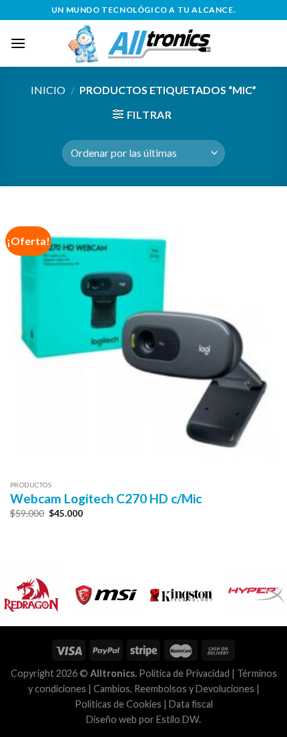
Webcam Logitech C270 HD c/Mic (106, 498)
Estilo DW (177, 719)
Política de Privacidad (184, 673)
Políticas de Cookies (118, 704)
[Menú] (18, 43)
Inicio (48, 89)
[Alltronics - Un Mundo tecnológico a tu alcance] (151, 43)
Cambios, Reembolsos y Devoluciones (173, 688)
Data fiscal (191, 704)
